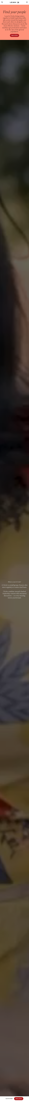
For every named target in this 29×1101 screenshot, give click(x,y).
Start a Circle (14, 35)
